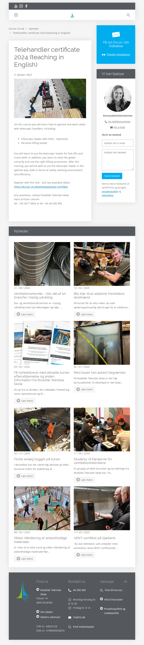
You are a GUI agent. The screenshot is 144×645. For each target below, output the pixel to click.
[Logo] (72, 14)
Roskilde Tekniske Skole (50, 592)
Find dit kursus (113, 590)
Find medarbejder (83, 626)
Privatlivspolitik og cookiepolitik (114, 611)
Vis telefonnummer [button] (119, 121)
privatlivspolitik (110, 191)
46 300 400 (79, 590)
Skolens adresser (50, 617)
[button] (41, 14)
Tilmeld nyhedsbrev (118, 54)
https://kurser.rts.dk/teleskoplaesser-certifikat (41, 186)
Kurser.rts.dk (16, 28)
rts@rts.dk (78, 617)
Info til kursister (113, 599)
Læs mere (27, 314)
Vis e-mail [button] (119, 127)
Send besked (112, 176)
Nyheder (34, 28)
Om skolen (46, 612)
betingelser (107, 195)
